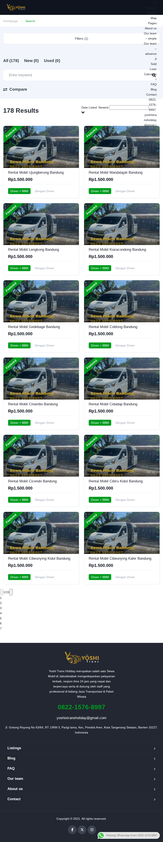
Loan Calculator (150, 74)
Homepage (10, 21)
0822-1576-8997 (152, 104)
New (31, 60)
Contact (151, 94)
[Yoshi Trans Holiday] (15, 7)
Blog (154, 89)
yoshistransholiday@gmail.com (81, 718)
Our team (15, 779)
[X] (82, 829)
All (11, 60)
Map (154, 18)
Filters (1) (81, 38)
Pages (152, 23)
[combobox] (121, 110)
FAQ (154, 84)
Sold (154, 64)
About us (151, 28)
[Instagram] (91, 829)
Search (152, 8)
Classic (152, 13)
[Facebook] (72, 829)
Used (52, 60)
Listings (14, 748)
